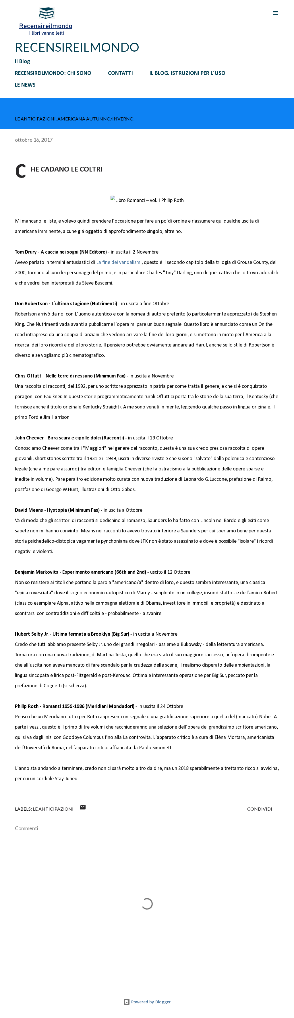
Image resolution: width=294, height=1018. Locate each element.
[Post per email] (82, 808)
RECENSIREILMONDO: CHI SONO (53, 73)
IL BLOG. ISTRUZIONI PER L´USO (187, 73)
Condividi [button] (259, 808)
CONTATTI (120, 73)
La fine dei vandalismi (119, 262)
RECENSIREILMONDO (77, 47)
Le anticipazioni (53, 808)
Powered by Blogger (150, 1002)
